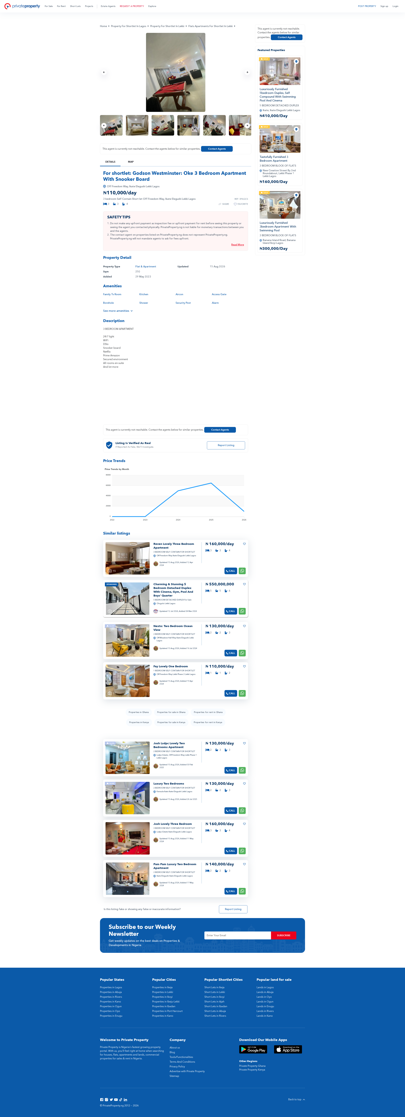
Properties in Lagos (111, 987)
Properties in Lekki (162, 992)
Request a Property (132, 6)
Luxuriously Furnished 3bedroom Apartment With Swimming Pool (278, 226)
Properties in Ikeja (162, 987)
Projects (89, 6)
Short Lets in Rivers (215, 1016)
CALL (232, 571)
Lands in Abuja (265, 992)
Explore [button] (152, 6)
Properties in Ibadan (163, 1006)
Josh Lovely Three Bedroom (172, 824)
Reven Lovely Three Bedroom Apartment (173, 546)
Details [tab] (110, 162)
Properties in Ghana (139, 712)
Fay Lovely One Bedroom (170, 666)
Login (395, 6)
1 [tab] (127, 571)
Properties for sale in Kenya (171, 722)
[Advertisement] (175, 398)
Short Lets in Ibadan (215, 1006)
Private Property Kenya (252, 1069)
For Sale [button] (49, 6)
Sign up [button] (384, 6)
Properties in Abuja (111, 992)
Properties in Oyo (110, 1011)
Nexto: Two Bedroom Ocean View (173, 628)
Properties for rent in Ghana (208, 712)
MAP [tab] (131, 162)
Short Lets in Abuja (215, 1011)
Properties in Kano (110, 1001)
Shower (143, 303)
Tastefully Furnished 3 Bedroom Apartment (274, 159)
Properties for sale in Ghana (171, 712)
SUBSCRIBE (283, 935)
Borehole (108, 303)
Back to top (295, 1099)
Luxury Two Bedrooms (168, 784)
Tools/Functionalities (181, 1057)
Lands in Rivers (265, 1011)
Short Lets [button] (75, 6)
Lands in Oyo (264, 997)
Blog (172, 1052)
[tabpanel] (128, 558)
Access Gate (219, 294)
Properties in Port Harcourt (167, 1011)
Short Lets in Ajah (214, 1001)
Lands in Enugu (265, 1006)
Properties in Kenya (139, 722)
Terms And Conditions (182, 1062)
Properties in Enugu (111, 1016)
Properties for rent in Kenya (208, 722)
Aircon (179, 294)
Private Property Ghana (252, 1066)
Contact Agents (217, 149)
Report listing (226, 445)
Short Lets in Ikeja (214, 987)
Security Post (183, 303)
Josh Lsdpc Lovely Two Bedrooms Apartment (169, 745)
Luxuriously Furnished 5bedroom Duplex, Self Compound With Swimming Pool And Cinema (278, 95)
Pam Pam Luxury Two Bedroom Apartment (174, 866)
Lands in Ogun (265, 1001)
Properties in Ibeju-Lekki (166, 1001)
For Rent (61, 6)
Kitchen (143, 294)
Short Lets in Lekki (214, 992)
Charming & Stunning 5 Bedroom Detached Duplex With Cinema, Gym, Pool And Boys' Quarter (173, 590)
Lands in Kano (265, 1016)
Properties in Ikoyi (162, 997)
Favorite (243, 204)
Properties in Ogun (111, 1006)
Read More (237, 244)
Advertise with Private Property (187, 1071)
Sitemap (174, 1076)
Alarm (215, 303)
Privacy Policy (177, 1066)
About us (175, 1047)
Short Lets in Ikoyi (214, 997)
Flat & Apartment (145, 266)
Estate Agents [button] (108, 6)
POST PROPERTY (367, 6)
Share (225, 204)
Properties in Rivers (111, 997)
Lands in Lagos (265, 987)
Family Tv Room (112, 294)
